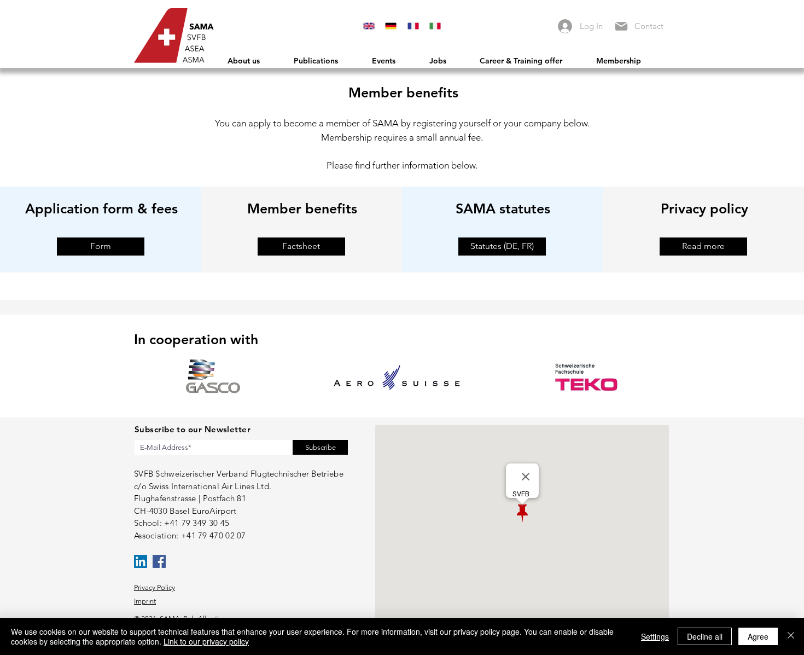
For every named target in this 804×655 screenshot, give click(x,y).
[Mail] (621, 26)
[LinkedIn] (140, 561)
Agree (758, 636)
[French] (413, 26)
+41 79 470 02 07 (213, 535)
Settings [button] (655, 636)
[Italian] (435, 26)
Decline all (705, 636)
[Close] (790, 636)
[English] (369, 26)
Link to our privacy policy (206, 641)
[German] (390, 26)
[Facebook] (159, 561)
